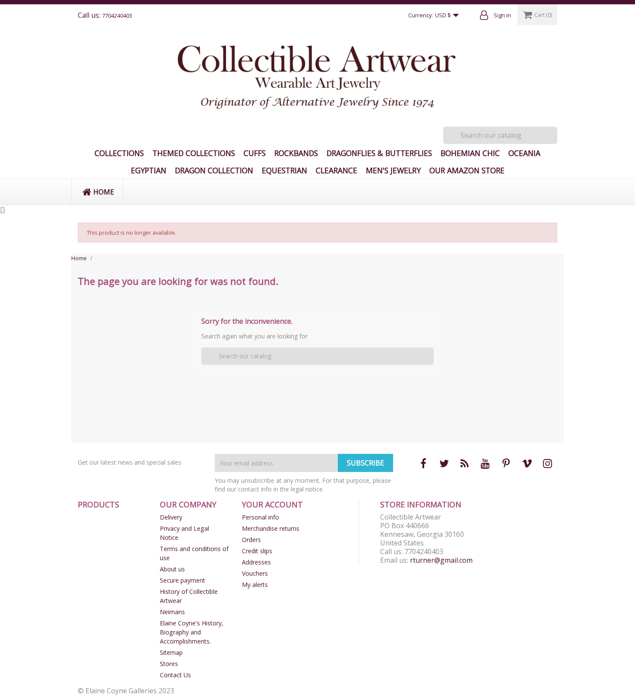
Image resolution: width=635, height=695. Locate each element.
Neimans (172, 612)
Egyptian (148, 170)
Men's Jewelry (393, 170)
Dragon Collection (214, 170)
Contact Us (175, 675)
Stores (169, 664)
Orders (251, 540)
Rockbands (296, 153)
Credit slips (257, 551)
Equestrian (284, 170)
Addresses (256, 562)
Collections (119, 153)
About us (172, 569)
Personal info (260, 517)
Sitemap (171, 652)
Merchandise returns (270, 528)
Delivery (171, 517)
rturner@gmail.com (441, 560)
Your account (272, 504)
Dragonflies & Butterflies (379, 153)
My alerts (255, 584)
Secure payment (182, 580)
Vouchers (255, 573)
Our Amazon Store (467, 170)
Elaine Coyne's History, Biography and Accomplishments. (191, 632)
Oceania (524, 153)
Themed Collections (193, 153)
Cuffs (255, 153)
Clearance (336, 170)
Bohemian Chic (470, 153)
